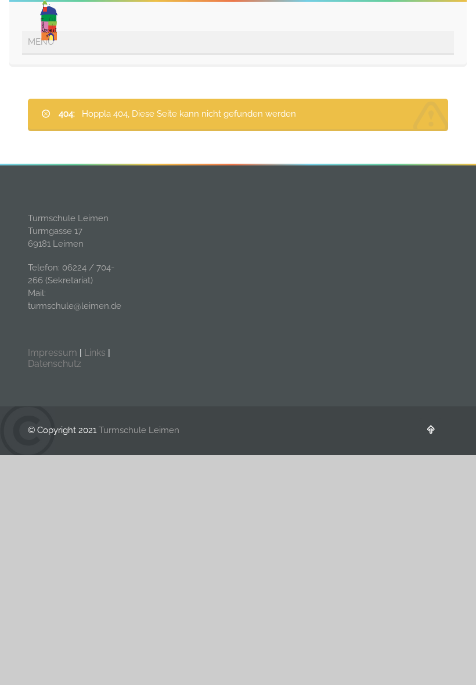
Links (95, 352)
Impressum (52, 352)
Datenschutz (54, 363)
